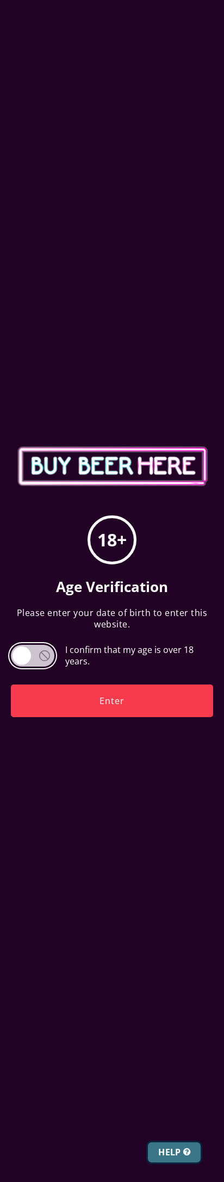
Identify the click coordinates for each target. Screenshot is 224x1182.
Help (170, 1152)
